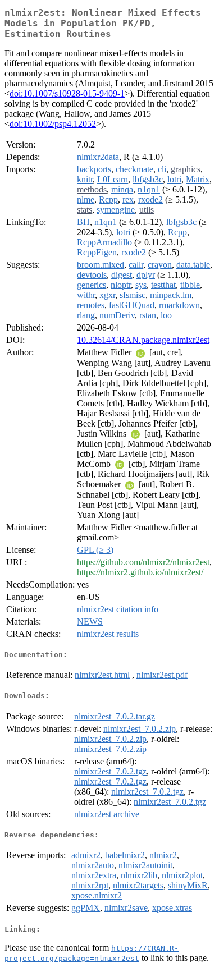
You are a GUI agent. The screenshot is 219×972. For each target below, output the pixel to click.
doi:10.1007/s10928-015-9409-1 (67, 93)
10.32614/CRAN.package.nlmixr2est (143, 340)
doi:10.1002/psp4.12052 (53, 124)
